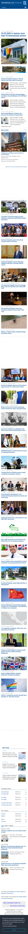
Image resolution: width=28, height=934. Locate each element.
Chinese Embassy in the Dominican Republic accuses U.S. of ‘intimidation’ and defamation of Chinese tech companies (14, 606)
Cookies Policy (21, 905)
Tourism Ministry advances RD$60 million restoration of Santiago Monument (9, 777)
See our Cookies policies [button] (10, 926)
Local (3, 31)
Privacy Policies (13, 905)
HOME (4, 902)
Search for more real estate (11, 166)
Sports (3, 671)
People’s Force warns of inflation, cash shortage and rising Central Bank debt (9, 765)
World (3, 626)
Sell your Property (23, 166)
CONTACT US (17, 902)
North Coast (5, 405)
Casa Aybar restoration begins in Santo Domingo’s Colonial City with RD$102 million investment (13, 218)
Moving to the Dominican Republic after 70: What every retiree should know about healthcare (13, 848)
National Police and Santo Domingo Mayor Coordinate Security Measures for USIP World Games (14, 96)
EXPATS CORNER (8, 825)
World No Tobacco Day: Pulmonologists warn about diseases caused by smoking (9, 754)
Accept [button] (14, 930)
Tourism (3, 492)
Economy (4, 383)
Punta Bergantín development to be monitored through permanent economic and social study (14, 496)
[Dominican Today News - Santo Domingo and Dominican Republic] (14, 3)
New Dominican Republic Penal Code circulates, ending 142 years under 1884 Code (12, 310)
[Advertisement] (15, 16)
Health (3, 330)
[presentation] (24, 129)
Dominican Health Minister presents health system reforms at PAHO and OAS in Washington (13, 652)
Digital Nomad (5, 283)
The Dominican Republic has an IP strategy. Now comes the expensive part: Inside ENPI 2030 (13, 287)
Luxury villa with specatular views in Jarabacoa (13, 152)
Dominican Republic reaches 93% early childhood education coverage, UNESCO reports (12, 263)
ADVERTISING (10, 902)
